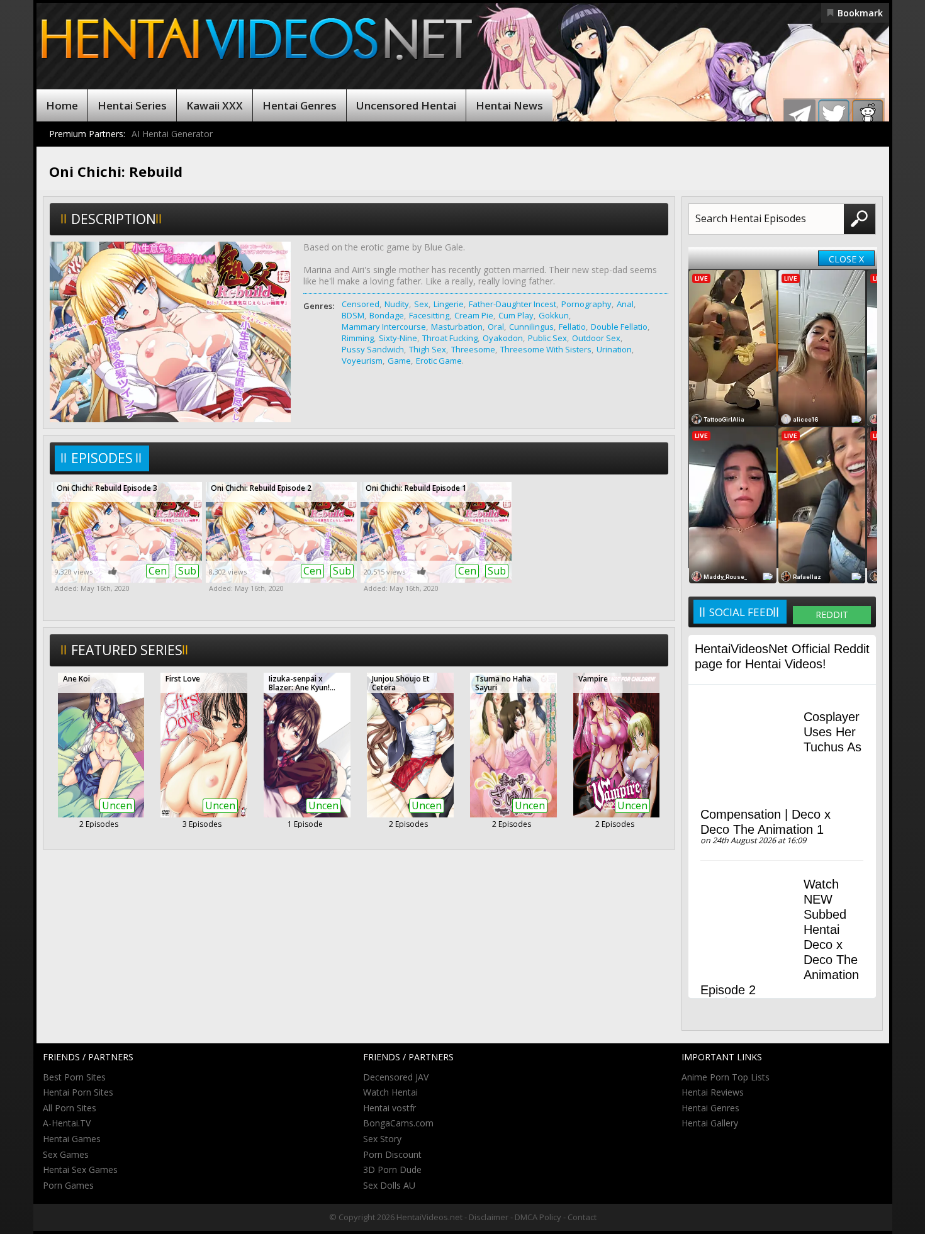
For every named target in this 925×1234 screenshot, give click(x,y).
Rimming (358, 338)
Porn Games (68, 1185)
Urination (614, 349)
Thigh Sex (427, 349)
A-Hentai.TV (67, 1123)
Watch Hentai (390, 1092)
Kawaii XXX (214, 105)
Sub (187, 571)
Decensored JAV (396, 1077)
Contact (582, 1217)
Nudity (396, 304)
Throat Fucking (450, 338)
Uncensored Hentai (406, 105)
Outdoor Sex (596, 338)
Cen (158, 571)
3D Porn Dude (392, 1169)
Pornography (586, 304)
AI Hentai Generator (172, 134)
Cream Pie (473, 315)
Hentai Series (132, 105)
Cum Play (516, 315)
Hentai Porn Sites (78, 1092)
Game (399, 360)
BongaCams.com (398, 1123)
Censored (360, 304)
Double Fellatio (619, 326)
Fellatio (572, 326)
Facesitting (429, 315)
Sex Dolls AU (389, 1185)
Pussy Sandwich (373, 349)
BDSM (353, 315)
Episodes (102, 458)
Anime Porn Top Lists (725, 1077)
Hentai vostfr (389, 1108)
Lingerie (449, 304)
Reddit (832, 614)
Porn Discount (392, 1154)
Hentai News (509, 105)
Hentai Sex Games (80, 1169)
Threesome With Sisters (545, 349)
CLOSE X (846, 259)
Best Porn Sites (74, 1077)
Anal (625, 304)
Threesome (473, 349)
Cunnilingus (531, 326)
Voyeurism (362, 360)
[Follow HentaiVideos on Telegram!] (800, 115)
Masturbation (457, 326)
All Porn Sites (69, 1108)
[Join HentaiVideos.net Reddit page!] (867, 115)
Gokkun (554, 315)
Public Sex (547, 338)
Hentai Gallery (709, 1123)
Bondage (386, 315)
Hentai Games (72, 1139)
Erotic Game (439, 360)
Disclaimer (488, 1217)
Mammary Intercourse (384, 326)
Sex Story (382, 1139)
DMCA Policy (538, 1217)
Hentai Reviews (712, 1092)
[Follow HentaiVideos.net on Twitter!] (833, 115)
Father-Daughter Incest (512, 304)
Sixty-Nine (398, 338)
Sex (421, 304)
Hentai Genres (299, 105)
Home (62, 105)
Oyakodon (503, 338)
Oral (496, 326)
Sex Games (66, 1154)
